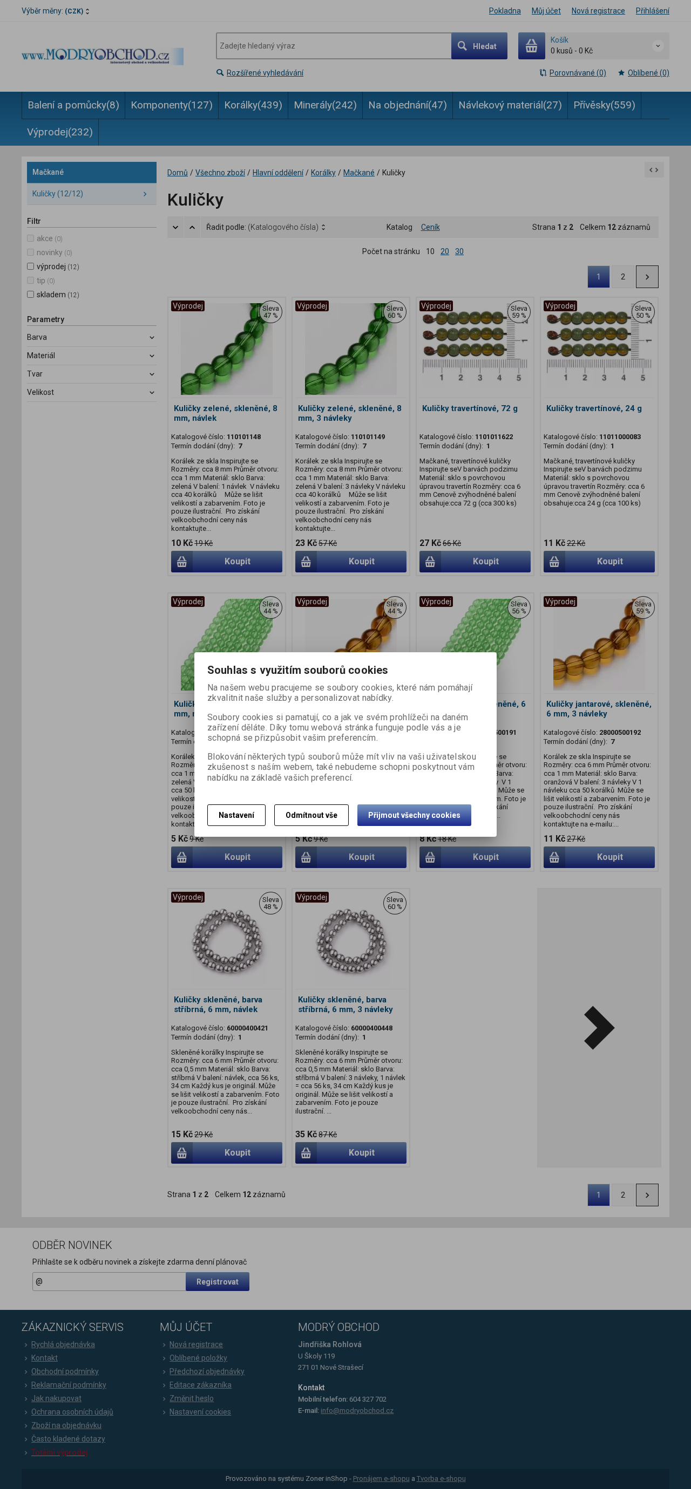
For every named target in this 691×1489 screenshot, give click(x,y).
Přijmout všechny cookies (414, 815)
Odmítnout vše (311, 815)
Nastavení (236, 815)
